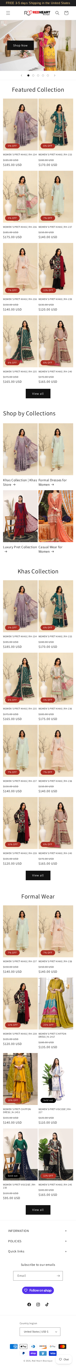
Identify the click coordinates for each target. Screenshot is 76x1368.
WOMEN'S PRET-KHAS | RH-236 (20, 226)
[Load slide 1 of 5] (28, 75)
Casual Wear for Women (51, 549)
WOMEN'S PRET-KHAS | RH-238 (20, 299)
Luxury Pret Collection (20, 547)
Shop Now (20, 45)
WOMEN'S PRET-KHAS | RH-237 (55, 226)
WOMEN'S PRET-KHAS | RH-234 (20, 154)
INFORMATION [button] (18, 1231)
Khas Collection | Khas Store (20, 482)
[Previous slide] (21, 75)
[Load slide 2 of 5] (33, 75)
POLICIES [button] (14, 1241)
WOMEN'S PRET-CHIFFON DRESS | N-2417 (52, 1035)
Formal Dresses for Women (53, 482)
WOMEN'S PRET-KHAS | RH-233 (55, 154)
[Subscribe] (58, 1276)
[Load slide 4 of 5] (43, 75)
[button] (8, 13)
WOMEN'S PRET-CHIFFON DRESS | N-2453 (17, 1111)
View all (38, 393)
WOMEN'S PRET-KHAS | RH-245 (55, 1184)
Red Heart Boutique (42, 1360)
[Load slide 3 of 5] (38, 75)
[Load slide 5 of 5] (47, 75)
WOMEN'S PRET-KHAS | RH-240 (55, 371)
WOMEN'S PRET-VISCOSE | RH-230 (19, 1186)
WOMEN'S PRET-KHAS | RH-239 (55, 299)
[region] (38, 3)
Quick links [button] (16, 1251)
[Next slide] (54, 75)
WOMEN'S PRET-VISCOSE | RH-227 (55, 1111)
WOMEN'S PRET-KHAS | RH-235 (20, 371)
